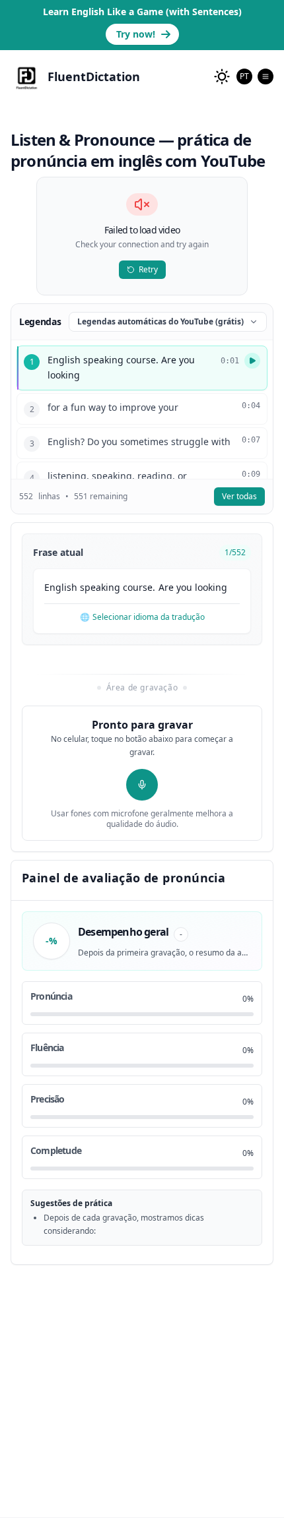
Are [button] (166, 587)
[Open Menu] (265, 76)
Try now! (135, 34)
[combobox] (244, 76)
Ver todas (239, 496)
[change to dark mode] (222, 76)
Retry (148, 269)
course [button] (138, 587)
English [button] (60, 587)
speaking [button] (100, 587)
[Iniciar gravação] (142, 785)
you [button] (184, 587)
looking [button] (211, 587)
